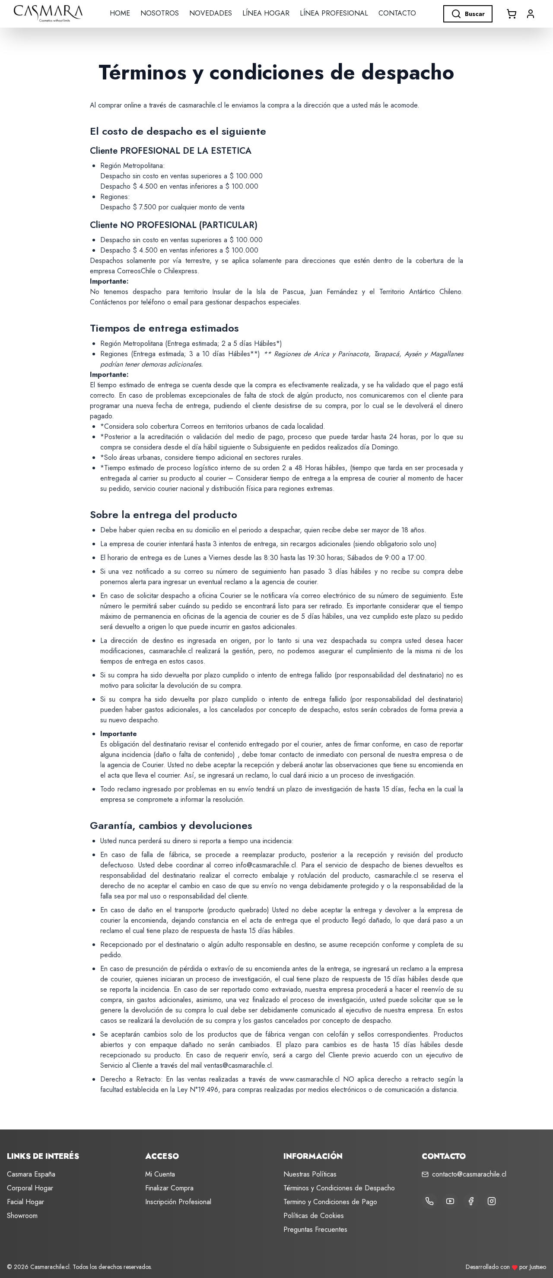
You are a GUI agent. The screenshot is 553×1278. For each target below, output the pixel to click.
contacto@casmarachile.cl (469, 1174)
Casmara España (31, 1174)
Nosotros (159, 13)
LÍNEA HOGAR (265, 13)
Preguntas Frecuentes (315, 1229)
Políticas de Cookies (313, 1216)
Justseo (538, 1266)
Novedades (210, 13)
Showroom (22, 1216)
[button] (530, 13)
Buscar (475, 13)
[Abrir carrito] (511, 13)
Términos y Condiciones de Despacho (339, 1188)
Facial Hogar (25, 1202)
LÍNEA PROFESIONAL (334, 13)
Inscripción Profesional (178, 1202)
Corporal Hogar (30, 1188)
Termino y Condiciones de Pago (330, 1202)
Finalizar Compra (169, 1188)
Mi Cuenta (160, 1174)
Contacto (397, 13)
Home (120, 13)
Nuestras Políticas (310, 1174)
